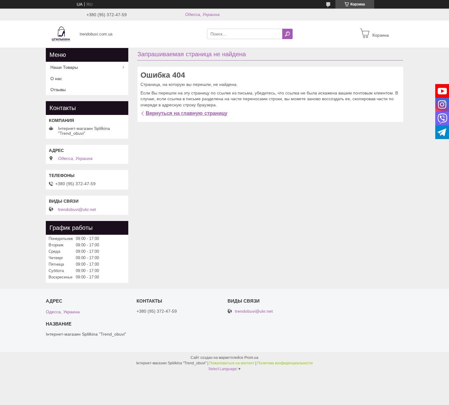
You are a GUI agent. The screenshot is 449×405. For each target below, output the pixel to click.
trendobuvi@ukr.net (77, 209)
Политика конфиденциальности (285, 363)
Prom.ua (251, 357)
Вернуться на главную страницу (186, 113)
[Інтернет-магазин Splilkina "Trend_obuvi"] (61, 33)
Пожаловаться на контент (231, 363)
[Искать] (287, 34)
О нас (56, 78)
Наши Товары (64, 67)
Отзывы (58, 89)
